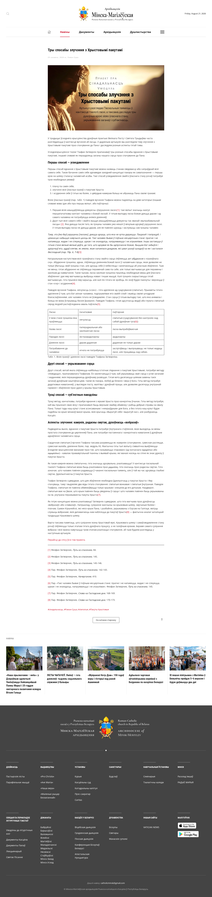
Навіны (65, 32)
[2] (62, 224)
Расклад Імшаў (185, 776)
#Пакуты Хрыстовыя (99, 609)
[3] (79, 252)
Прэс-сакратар (82, 794)
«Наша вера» (47, 788)
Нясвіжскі (46, 851)
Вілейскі (45, 837)
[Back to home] (106, 13)
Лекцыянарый (14, 851)
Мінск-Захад (47, 858)
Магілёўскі (46, 841)
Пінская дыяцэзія (84, 838)
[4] (73, 283)
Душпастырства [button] (140, 32)
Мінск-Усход (47, 862)
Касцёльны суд (83, 782)
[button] (7, 13)
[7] (99, 494)
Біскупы (113, 827)
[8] (127, 512)
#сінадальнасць (55, 609)
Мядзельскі (47, 848)
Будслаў (113, 776)
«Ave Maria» (47, 782)
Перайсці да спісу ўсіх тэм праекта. (67, 539)
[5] (98, 304)
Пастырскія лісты (15, 776)
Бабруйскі (46, 827)
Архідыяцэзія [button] (112, 32)
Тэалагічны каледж (153, 782)
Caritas (78, 799)
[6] (136, 321)
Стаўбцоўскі (47, 855)
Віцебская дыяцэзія (85, 827)
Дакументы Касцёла (17, 839)
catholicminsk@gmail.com (113, 883)
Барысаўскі (46, 830)
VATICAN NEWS (151, 827)
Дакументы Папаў (15, 845)
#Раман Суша (70, 609)
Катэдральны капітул (86, 788)
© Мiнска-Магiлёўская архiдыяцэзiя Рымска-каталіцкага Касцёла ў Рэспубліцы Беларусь (106, 889)
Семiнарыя (149, 776)
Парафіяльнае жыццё (17, 782)
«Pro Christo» (47, 776)
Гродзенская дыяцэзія (86, 832)
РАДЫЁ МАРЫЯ (186, 782)
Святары (113, 832)
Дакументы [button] (86, 32)
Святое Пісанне (14, 857)
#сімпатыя (83, 609)
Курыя (78, 776)
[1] (118, 210)
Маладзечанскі (49, 844)
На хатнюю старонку (106, 620)
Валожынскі (47, 834)
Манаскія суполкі (118, 838)
